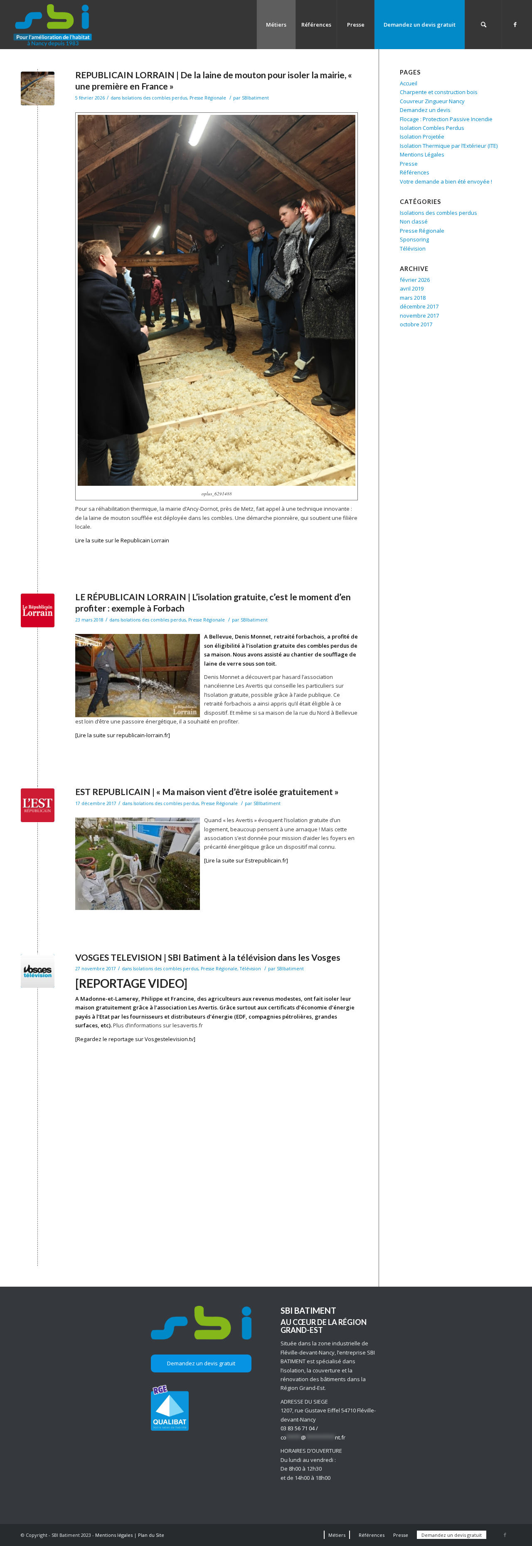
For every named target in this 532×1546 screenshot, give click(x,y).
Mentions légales (114, 1535)
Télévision (250, 969)
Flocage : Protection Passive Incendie (446, 119)
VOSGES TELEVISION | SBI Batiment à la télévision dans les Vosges (207, 957)
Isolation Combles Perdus (432, 128)
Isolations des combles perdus (154, 98)
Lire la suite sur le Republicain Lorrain (122, 540)
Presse (409, 163)
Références (414, 172)
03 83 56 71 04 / (299, 1428)
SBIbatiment (255, 98)
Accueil (408, 83)
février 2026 (415, 279)
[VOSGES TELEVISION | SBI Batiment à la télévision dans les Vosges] (37, 971)
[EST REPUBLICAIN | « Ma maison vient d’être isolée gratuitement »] (37, 805)
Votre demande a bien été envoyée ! (446, 181)
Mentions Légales (422, 154)
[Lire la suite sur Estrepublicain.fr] (246, 860)
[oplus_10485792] (37, 88)
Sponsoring (414, 239)
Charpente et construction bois (439, 92)
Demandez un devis (425, 110)
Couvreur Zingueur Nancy (432, 101)
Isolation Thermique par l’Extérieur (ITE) (449, 145)
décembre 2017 (419, 306)
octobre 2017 (416, 324)
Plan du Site (151, 1535)
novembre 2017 (419, 315)
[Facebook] (515, 24)
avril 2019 (412, 288)
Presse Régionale (208, 98)
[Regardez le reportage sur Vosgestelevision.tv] (135, 1039)
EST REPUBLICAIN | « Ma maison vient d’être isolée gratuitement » (207, 791)
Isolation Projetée (422, 136)
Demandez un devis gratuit (201, 1363)
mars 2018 (413, 297)
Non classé (414, 221)
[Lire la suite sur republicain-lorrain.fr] (122, 735)
